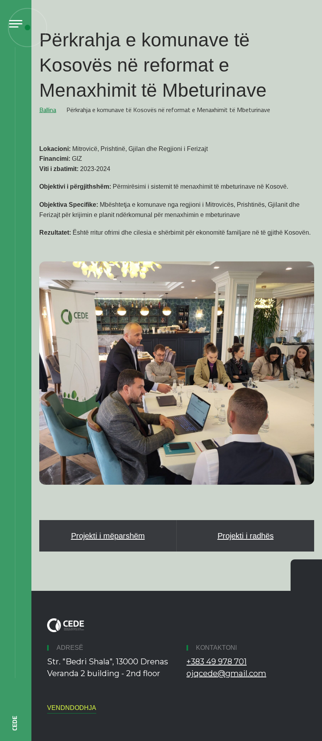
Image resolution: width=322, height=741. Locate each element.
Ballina (47, 110)
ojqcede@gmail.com (226, 673)
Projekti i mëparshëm (108, 535)
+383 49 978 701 (217, 661)
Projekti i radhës (246, 535)
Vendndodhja (71, 707)
